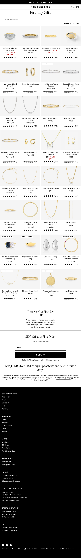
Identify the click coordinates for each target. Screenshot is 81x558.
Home (7, 19)
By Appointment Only (9, 517)
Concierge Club (7, 425)
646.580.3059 (8, 478)
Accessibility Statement (61, 549)
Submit (40, 353)
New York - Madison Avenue (11, 495)
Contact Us (5, 403)
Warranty (5, 409)
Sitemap (72, 549)
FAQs (3, 406)
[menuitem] (40, 397)
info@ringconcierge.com (11, 481)
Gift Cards (5, 445)
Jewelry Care (6, 461)
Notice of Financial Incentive (48, 358)
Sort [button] (74, 24)
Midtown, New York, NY (9, 511)
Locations (5, 442)
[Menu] (3, 7)
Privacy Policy (17, 549)
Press (4, 428)
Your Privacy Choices (32, 549)
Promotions (6, 448)
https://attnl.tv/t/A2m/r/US (63, 377)
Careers (4, 419)
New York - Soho (7, 492)
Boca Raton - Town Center (11, 500)
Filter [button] (66, 24)
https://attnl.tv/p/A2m (40, 378)
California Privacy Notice (30, 358)
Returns (4, 400)
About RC (5, 422)
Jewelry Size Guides (8, 465)
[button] (70, 7)
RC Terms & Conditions (9, 531)
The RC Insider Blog (8, 451)
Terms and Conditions (46, 549)
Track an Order (7, 397)
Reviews (4, 431)
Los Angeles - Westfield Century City (14, 498)
